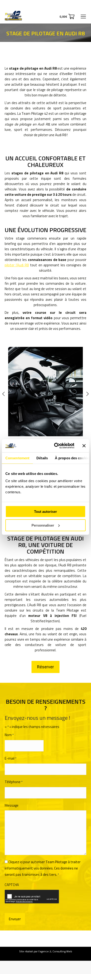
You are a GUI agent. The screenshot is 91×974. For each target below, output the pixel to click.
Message (11, 805)
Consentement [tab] (17, 458)
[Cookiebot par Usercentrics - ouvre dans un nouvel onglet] (55, 446)
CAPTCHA (12, 884)
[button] (3, 389)
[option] (45, 391)
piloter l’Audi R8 (17, 265)
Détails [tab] (42, 458)
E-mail (10, 758)
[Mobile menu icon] (83, 17)
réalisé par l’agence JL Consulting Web (48, 951)
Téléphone (13, 782)
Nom (9, 734)
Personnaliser (43, 525)
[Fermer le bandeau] (84, 445)
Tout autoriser (45, 512)
